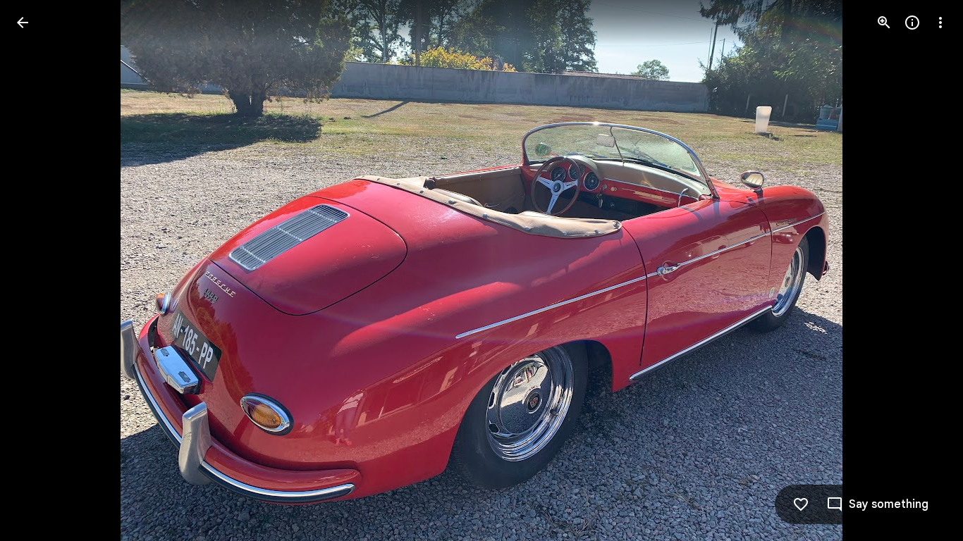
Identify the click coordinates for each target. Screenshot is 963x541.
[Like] (800, 504)
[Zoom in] (884, 22)
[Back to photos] (22, 22)
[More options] (940, 22)
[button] (39, 270)
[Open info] (912, 22)
